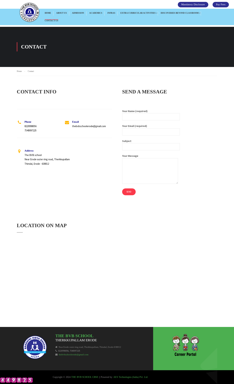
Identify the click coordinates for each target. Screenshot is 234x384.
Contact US (51, 20)
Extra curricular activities (138, 13)
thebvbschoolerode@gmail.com (73, 354)
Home (48, 13)
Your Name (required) (134, 111)
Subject (126, 141)
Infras (111, 13)
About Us (61, 13)
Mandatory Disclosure (193, 4)
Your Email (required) (134, 126)
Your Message (130, 155)
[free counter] (16, 379)
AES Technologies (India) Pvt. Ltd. (130, 377)
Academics (95, 13)
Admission (78, 13)
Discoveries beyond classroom (180, 13)
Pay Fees (220, 4)
